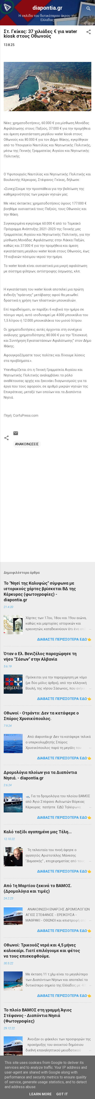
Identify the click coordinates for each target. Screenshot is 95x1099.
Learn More (40, 1094)
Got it (62, 1094)
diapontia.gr (47, 8)
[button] (88, 32)
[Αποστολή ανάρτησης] (15, 435)
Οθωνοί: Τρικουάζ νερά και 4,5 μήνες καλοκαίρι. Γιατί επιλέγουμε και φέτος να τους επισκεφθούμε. (42, 951)
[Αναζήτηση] (88, 9)
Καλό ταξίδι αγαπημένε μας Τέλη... (38, 831)
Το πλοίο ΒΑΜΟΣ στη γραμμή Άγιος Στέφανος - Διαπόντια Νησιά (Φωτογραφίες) (38, 1015)
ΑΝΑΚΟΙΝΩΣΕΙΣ (27, 444)
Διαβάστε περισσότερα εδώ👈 (64, 639)
